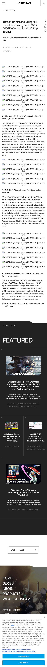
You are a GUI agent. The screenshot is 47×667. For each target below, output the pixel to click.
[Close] (44, 617)
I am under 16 (23, 663)
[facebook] (45, 30)
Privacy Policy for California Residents (16, 649)
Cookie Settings (23, 656)
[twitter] (45, 27)
